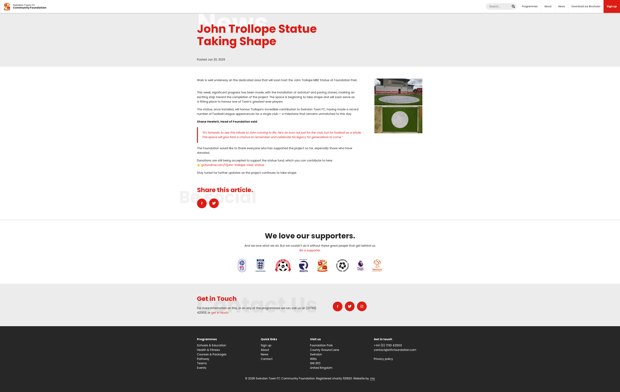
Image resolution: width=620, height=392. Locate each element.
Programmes (530, 6)
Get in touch (383, 339)
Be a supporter (310, 250)
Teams (202, 363)
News (561, 6)
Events (201, 368)
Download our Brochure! (586, 6)
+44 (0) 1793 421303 (388, 345)
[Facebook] (202, 203)
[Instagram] (362, 306)
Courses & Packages (212, 354)
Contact (267, 359)
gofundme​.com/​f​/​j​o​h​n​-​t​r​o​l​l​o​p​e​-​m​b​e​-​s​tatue (232, 165)
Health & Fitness (208, 350)
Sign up (266, 345)
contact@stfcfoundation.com (395, 350)
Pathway (203, 359)
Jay (372, 378)
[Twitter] (214, 203)
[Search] (513, 6)
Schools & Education (211, 345)
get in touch (219, 313)
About (548, 6)
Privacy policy (383, 359)
